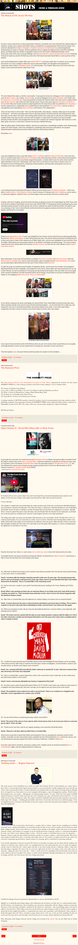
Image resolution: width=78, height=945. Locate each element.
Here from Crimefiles (46, 259)
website (52, 919)
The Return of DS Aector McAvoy (17, 15)
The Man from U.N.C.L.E (62, 463)
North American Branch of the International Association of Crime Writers (27, 382)
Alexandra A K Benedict (56, 156)
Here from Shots (61, 259)
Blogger (42, 943)
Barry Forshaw (28, 108)
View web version (39, 940)
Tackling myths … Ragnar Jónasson (17, 763)
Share (4, 360)
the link (51, 263)
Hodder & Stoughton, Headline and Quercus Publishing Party (36, 48)
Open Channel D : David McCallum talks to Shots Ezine (27, 427)
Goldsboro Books (25, 65)
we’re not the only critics (39, 552)
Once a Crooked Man (29, 461)
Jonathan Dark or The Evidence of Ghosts (19, 192)
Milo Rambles (58, 98)
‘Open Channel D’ (60, 556)
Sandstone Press (40, 459)
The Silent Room (56, 106)
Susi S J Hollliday (39, 156)
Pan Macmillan (70, 104)
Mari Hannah (11, 102)
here (22, 552)
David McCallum (28, 463)
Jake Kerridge (29, 98)
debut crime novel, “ (31, 274)
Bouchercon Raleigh (29, 158)
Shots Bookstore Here (63, 261)
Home (39, 936)
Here (10, 133)
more (15, 352)
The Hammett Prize (10, 367)
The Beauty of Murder (58, 190)
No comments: (18, 357)
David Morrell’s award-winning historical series (54, 54)
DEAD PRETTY (36, 61)
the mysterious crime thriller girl (11, 100)
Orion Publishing (60, 192)
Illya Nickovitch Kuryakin (16, 469)
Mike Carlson (11, 98)
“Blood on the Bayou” (17, 238)
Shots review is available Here (11, 261)
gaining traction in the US (15, 236)
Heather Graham (38, 244)
